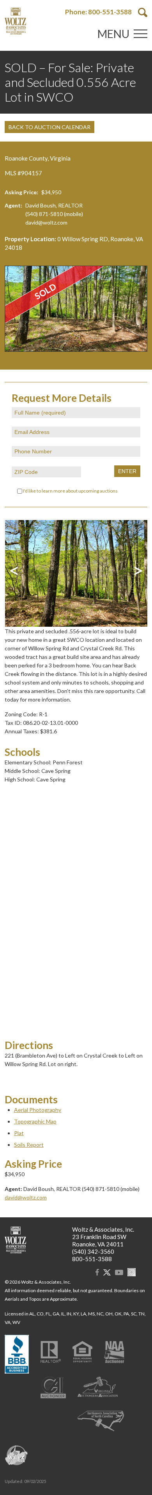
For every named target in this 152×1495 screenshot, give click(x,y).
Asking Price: (21, 192)
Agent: (13, 205)
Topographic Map (35, 1121)
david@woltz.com (46, 222)
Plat (19, 1133)
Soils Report (29, 1144)
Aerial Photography (37, 1109)
